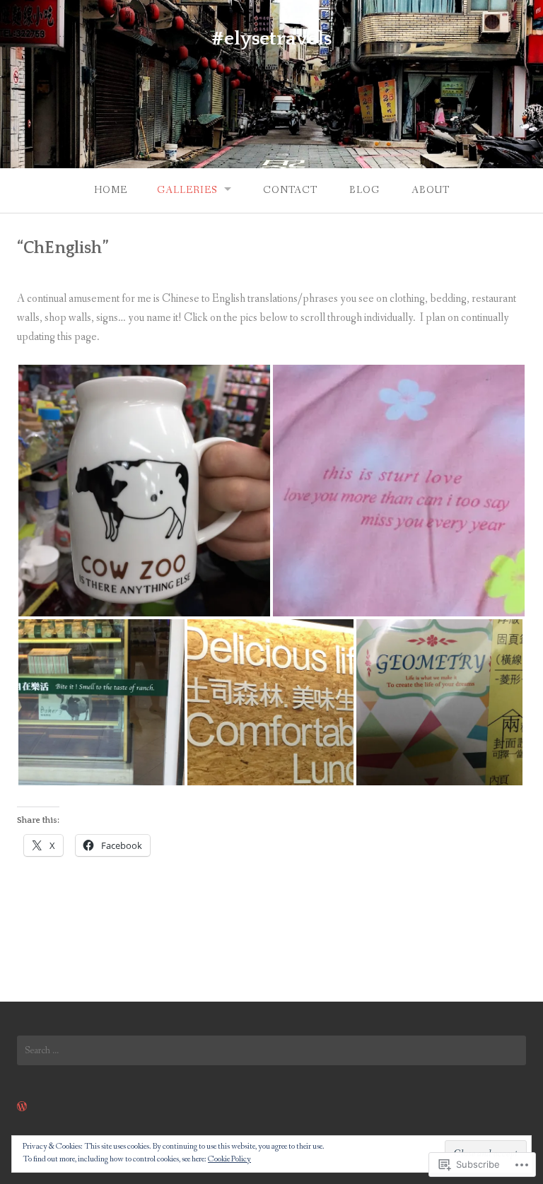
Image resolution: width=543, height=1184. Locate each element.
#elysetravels (271, 38)
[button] (144, 490)
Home (110, 190)
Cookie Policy (229, 1159)
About (430, 190)
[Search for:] (271, 1050)
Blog (364, 190)
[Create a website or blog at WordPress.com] (22, 1107)
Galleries (187, 190)
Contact (290, 190)
